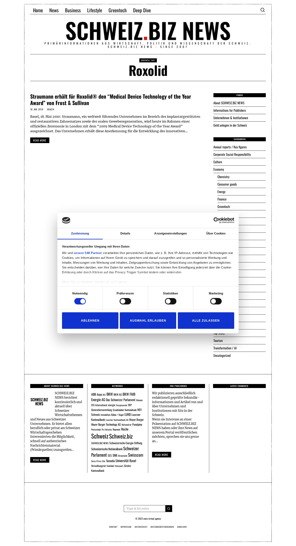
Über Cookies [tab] (216, 233)
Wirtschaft (119, 466)
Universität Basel (126, 460)
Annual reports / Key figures (230, 146)
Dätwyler (139, 400)
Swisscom (135, 455)
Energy (221, 191)
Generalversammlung (101, 410)
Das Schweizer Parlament (120, 399)
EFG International (99, 405)
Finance (222, 199)
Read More (161, 455)
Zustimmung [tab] (80, 233)
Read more (39, 460)
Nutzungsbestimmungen (162, 526)
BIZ (104, 394)
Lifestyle (94, 10)
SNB (115, 455)
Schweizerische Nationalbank (106, 449)
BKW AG (118, 394)
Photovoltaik (96, 429)
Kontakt (113, 526)
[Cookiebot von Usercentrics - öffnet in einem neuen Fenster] (216, 220)
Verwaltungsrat (98, 466)
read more (39, 140)
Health (50, 109)
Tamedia (110, 460)
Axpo (99, 394)
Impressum (126, 526)
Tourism (218, 340)
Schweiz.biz (121, 436)
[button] (168, 508)
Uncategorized (222, 355)
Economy (218, 169)
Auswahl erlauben (148, 320)
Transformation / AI (225, 348)
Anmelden (182, 526)
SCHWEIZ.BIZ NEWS (100, 443)
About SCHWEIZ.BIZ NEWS (228, 102)
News (54, 10)
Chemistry (223, 176)
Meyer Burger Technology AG (106, 424)
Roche (124, 429)
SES (110, 455)
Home (38, 10)
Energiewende (121, 405)
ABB (93, 394)
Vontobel (110, 466)
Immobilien (105, 415)
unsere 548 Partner (88, 253)
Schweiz (99, 435)
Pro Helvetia (107, 429)
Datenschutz (141, 526)
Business (73, 10)
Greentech (118, 10)
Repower (116, 429)
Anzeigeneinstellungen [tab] (170, 233)
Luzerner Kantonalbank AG (117, 419)
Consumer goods (227, 184)
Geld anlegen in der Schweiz (230, 125)
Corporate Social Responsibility (232, 154)
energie (111, 405)
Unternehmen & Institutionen (230, 117)
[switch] (125, 301)
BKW (110, 394)
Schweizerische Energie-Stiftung (125, 443)
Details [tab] (125, 233)
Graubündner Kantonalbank (125, 410)
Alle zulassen (206, 320)
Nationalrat (126, 424)
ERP (130, 405)
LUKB (127, 414)
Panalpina (137, 424)
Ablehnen (90, 320)
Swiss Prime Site (98, 461)
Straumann (122, 455)
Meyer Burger (136, 419)
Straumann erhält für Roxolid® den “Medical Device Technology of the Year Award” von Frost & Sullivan (110, 99)
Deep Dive (142, 10)
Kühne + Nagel (117, 415)
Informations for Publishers (229, 110)
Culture (217, 161)
